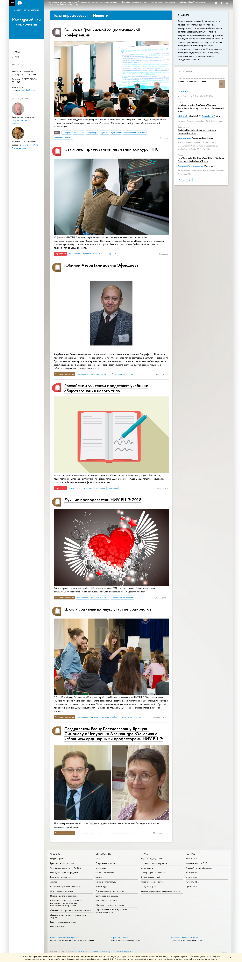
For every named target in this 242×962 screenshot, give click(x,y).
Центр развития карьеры (107, 895)
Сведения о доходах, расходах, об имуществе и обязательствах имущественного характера (66, 903)
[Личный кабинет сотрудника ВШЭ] (221, 3)
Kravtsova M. (184, 165)
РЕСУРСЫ (191, 854)
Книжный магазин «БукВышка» (199, 868)
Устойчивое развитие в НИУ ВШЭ (65, 868)
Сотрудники (17, 56)
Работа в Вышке (57, 926)
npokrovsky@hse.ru (26, 90)
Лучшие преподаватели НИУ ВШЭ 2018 (102, 499)
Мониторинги (147, 868)
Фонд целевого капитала (61, 891)
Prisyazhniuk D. (208, 116)
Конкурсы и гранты (149, 886)
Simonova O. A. (184, 138)
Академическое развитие (152, 881)
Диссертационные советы (153, 872)
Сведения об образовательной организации (70, 910)
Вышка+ (99, 877)
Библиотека (191, 858)
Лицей (98, 858)
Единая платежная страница (63, 922)
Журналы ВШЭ (192, 881)
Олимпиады (101, 868)
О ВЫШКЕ (55, 854)
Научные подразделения (152, 858)
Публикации (185, 71)
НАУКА (144, 854)
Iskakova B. (183, 116)
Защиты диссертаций (150, 877)
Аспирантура (101, 886)
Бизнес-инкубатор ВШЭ (106, 900)
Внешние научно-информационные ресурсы (160, 891)
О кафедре (17, 51)
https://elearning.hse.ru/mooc (184, 937)
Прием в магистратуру (106, 881)
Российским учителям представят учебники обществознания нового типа (106, 388)
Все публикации (185, 180)
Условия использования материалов (100, 952)
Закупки (53, 881)
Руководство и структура (62, 863)
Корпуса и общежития (60, 877)
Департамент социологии (26, 9)
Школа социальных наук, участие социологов (107, 609)
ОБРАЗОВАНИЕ (103, 854)
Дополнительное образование (110, 891)
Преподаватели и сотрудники (64, 872)
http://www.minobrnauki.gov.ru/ (64, 937)
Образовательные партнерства (110, 905)
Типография (191, 872)
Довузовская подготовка (107, 863)
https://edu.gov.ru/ (119, 937)
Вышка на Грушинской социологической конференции (102, 32)
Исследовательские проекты (154, 863)
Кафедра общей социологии (26, 22)
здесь (167, 957)
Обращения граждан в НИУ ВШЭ (65, 886)
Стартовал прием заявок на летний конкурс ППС (111, 149)
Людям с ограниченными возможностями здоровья (69, 916)
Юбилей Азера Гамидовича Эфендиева (101, 265)
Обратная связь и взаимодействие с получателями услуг (112, 910)
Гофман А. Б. (183, 91)
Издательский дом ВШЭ (196, 863)
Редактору (224, 952)
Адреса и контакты (77, 952)
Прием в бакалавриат (105, 872)
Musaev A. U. (197, 165)
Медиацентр (191, 877)
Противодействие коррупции (64, 895)
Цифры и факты (57, 858)
